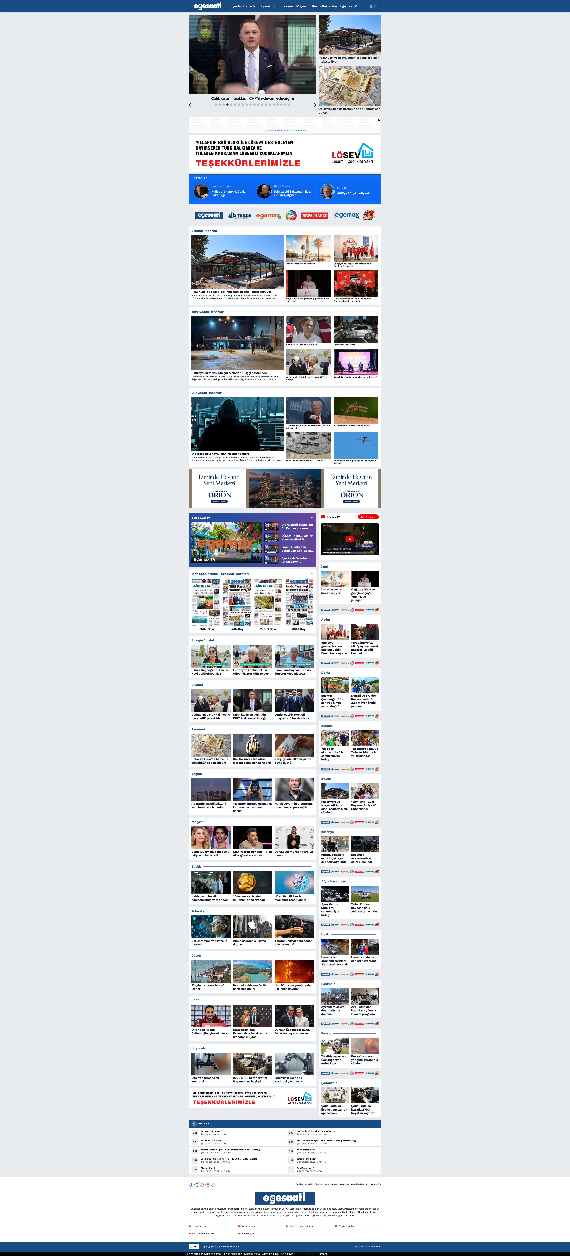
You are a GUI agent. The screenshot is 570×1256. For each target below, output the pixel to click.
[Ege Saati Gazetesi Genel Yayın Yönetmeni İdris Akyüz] (271, 559)
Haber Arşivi (247, 1233)
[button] (190, 105)
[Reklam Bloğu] (285, 153)
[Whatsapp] (213, 1184)
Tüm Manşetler (346, 1226)
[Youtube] (207, 1184)
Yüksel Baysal (282, 186)
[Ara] (375, 6)
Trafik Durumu (248, 1226)
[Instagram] (202, 1184)
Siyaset (265, 6)
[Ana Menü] (379, 6)
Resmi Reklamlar (325, 6)
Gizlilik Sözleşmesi (305, 1253)
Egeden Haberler (244, 6)
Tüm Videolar (367, 517)
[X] (196, 1184)
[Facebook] (191, 1184)
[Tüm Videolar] (312, 517)
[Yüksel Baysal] (264, 191)
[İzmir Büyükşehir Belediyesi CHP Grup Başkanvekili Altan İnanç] (271, 548)
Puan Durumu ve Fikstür (302, 1226)
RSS (195, 1246)
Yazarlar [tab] (200, 178)
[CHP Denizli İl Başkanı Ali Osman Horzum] (271, 526)
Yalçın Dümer (219, 186)
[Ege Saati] (208, 6)
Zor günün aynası (349, 193)
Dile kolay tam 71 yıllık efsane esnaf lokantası (227, 193)
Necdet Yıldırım (346, 188)
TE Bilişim (376, 1246)
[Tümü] (312, 573)
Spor (277, 6)
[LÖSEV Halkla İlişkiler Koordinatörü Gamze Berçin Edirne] (271, 537)
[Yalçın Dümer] (201, 191)
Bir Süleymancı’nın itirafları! (287, 193)
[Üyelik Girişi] (371, 6)
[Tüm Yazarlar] (377, 178)
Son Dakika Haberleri (203, 1233)
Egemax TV (348, 6)
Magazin (302, 6)
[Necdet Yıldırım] (327, 191)
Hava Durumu (200, 1226)
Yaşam (289, 6)
